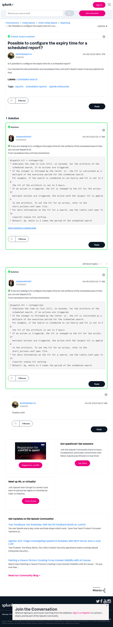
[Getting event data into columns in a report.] (106, 263)
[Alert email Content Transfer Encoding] (101, 263)
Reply (97, 106)
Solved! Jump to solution (23, 36)
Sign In (99, 5)
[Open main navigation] (109, 4)
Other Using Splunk (47, 22)
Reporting (65, 22)
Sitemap (5, 614)
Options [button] (101, 26)
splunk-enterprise (59, 86)
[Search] (69, 13)
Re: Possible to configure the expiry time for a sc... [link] (32, 26)
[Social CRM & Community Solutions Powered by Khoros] (99, 589)
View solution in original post (22, 228)
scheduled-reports (36, 86)
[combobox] (40, 13)
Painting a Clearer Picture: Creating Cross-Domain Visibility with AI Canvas (49, 560)
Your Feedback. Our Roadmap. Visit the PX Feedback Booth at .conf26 (47, 524)
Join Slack (82, 463)
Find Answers (12, 22)
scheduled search (27, 79)
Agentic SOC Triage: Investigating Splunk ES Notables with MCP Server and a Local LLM (54, 542)
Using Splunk (28, 22)
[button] (103, 37)
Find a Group (30, 501)
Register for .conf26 (30, 465)
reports (19, 86)
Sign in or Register (82, 612)
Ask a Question (92, 13)
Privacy (12, 614)
